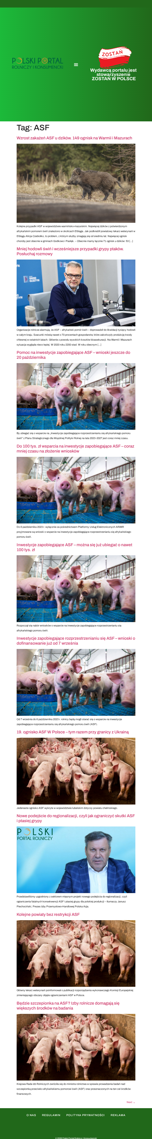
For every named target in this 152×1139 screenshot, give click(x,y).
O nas (31, 1115)
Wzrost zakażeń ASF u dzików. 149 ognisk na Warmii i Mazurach (74, 138)
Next (131, 1102)
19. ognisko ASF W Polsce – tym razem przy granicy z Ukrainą (73, 732)
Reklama (118, 1115)
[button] (76, 64)
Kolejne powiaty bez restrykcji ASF (48, 914)
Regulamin (51, 1115)
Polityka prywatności (85, 1115)
